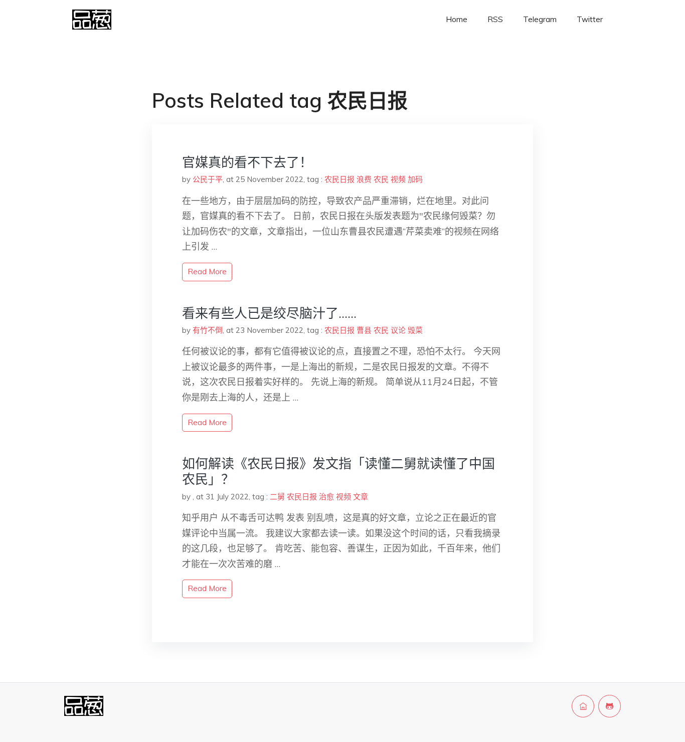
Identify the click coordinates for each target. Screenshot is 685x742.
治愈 (326, 496)
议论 (398, 330)
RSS (495, 19)
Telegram (540, 19)
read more (207, 271)
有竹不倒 (208, 330)
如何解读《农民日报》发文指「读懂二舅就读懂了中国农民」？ (338, 471)
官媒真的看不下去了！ (247, 162)
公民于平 (208, 179)
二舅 (277, 496)
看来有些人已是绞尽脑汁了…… (269, 313)
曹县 (364, 330)
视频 (398, 179)
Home (456, 19)
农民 (381, 179)
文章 (360, 496)
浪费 (364, 179)
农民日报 (339, 179)
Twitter (590, 19)
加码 (415, 179)
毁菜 (415, 330)
